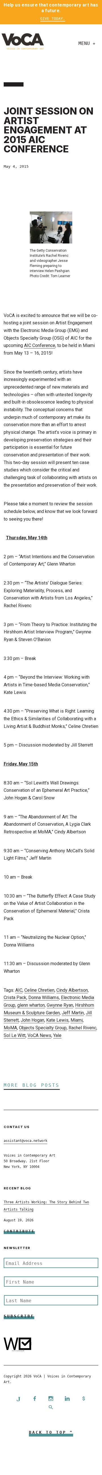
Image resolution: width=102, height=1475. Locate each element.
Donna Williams (43, 997)
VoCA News (39, 1035)
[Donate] (83, 1399)
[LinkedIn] (67, 1399)
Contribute (19, 1231)
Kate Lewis (57, 1020)
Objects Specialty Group (43, 1027)
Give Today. (52, 18)
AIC (18, 990)
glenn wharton (31, 1005)
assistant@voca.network (25, 1141)
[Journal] (18, 1399)
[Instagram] (51, 1399)
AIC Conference (39, 345)
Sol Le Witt (15, 1035)
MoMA (10, 1027)
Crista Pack (15, 997)
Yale (57, 1035)
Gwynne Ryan (60, 1005)
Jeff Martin (73, 1012)
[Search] (51, 1408)
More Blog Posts (32, 1085)
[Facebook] (34, 1399)
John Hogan (32, 1020)
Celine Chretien (39, 990)
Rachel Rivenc (82, 1027)
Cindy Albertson (72, 990)
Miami (77, 1020)
